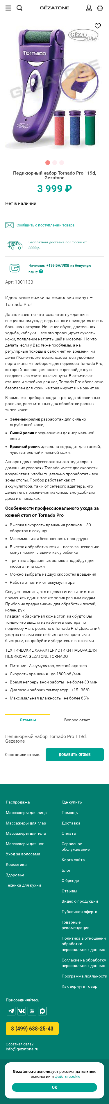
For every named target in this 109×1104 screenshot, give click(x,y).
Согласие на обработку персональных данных (84, 963)
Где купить (72, 802)
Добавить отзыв (75, 754)
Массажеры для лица (26, 812)
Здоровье (15, 875)
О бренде (70, 880)
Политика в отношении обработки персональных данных (84, 944)
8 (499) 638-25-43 (32, 1028)
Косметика (16, 864)
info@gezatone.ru (22, 1049)
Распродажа (18, 802)
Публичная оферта (79, 911)
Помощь (70, 812)
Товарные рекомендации (76, 925)
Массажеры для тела (26, 833)
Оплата (69, 833)
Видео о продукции (80, 901)
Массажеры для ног (25, 843)
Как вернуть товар (79, 986)
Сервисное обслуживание (76, 846)
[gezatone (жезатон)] (54, 8)
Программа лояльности (84, 976)
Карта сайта (73, 859)
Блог (66, 870)
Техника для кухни (23, 885)
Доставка (71, 823)
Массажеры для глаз (26, 823)
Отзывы (28, 720)
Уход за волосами (23, 854)
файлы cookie (67, 1076)
